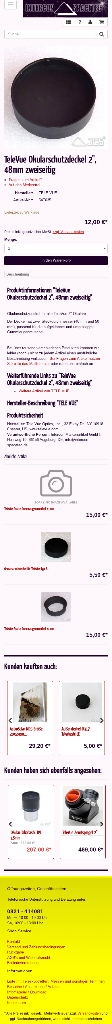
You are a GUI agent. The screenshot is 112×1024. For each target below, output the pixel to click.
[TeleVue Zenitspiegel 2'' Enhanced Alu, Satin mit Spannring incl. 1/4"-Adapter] (81, 806)
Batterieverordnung (22, 963)
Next (102, 721)
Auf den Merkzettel (24, 185)
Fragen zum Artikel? (25, 180)
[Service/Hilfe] (80, 22)
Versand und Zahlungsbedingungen (36, 947)
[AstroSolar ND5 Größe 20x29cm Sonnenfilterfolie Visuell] (30, 702)
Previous (10, 721)
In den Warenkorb (56, 260)
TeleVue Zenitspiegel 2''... (80, 832)
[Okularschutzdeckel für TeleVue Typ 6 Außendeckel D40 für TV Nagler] (56, 547)
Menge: (10, 239)
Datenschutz (17, 997)
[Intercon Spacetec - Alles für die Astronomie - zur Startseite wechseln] (65, 8)
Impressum (16, 1003)
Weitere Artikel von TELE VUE (44, 391)
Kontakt (13, 941)
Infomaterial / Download (26, 992)
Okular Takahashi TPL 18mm (25, 835)
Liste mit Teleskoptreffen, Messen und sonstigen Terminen (56, 981)
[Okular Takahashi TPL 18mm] (30, 806)
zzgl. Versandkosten (68, 232)
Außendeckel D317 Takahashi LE (75, 731)
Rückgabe (15, 952)
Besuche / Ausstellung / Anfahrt (33, 987)
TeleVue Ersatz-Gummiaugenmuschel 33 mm (29, 508)
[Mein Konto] (90, 22)
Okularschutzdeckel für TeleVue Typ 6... (26, 568)
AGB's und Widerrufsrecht (28, 957)
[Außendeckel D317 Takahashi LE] (81, 702)
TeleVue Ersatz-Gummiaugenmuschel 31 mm (29, 628)
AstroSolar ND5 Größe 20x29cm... (26, 731)
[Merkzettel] (69, 22)
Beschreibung (17, 274)
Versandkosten (89, 1013)
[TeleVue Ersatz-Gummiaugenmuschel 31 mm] (56, 607)
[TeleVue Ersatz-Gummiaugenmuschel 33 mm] (56, 487)
